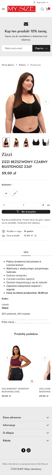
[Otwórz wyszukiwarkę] (42, 9)
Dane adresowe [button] (12, 417)
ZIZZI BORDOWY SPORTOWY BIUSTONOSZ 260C (15, 390)
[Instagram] (29, 450)
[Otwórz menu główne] (3, 9)
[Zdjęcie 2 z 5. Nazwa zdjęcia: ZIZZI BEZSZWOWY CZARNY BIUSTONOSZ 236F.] (16, 142)
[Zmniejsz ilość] (4, 205)
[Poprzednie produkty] (7, 358)
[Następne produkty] (44, 358)
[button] (46, 102)
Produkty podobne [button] (26, 334)
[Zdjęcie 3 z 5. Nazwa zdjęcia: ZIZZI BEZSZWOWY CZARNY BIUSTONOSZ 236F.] (26, 142)
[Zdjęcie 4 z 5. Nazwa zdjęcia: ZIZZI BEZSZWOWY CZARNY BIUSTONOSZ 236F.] (35, 142)
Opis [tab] (26, 252)
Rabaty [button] (7, 440)
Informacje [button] (9, 425)
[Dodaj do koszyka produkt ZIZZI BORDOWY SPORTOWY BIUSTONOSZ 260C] (32, 381)
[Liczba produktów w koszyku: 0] (47, 9)
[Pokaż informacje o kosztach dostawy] (35, 235)
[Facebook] (23, 450)
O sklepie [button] (8, 433)
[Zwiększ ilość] (43, 205)
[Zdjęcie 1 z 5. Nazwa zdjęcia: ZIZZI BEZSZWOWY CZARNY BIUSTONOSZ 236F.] (6, 142)
